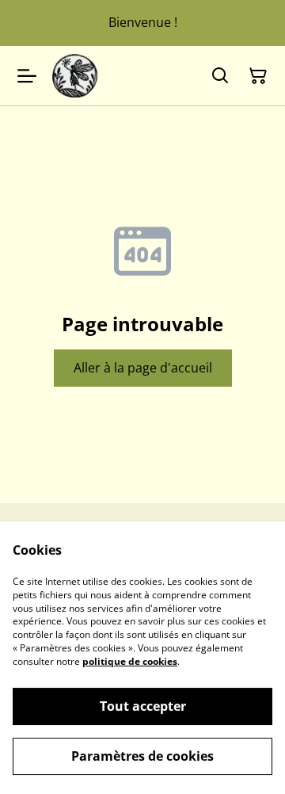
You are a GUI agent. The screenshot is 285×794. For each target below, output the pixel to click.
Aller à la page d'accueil (143, 367)
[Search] (220, 76)
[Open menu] (27, 76)
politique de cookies (129, 661)
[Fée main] (74, 75)
